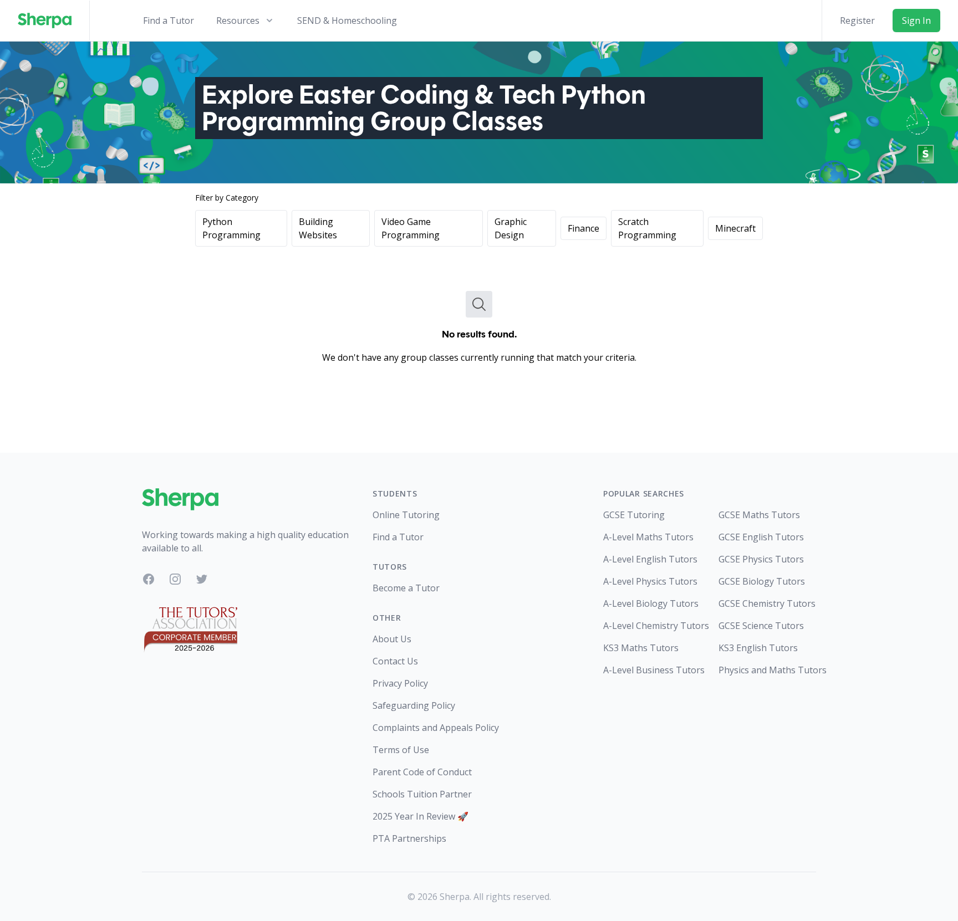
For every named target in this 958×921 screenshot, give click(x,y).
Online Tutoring (406, 515)
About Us (392, 639)
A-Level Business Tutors (652, 670)
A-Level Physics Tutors (650, 581)
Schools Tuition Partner (422, 794)
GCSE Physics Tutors (761, 559)
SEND (347, 20)
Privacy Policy (400, 683)
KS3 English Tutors (758, 648)
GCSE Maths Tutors (759, 515)
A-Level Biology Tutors (651, 603)
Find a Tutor (168, 20)
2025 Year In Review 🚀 (420, 816)
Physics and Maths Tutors (767, 670)
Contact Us (395, 661)
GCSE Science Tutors (761, 626)
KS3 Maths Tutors (641, 648)
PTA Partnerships (409, 838)
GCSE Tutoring (634, 515)
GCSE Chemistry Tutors (767, 603)
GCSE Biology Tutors (761, 581)
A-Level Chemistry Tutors (652, 626)
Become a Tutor (406, 588)
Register (857, 20)
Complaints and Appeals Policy (436, 728)
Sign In (916, 20)
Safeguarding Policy (414, 705)
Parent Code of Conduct (422, 772)
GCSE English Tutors (761, 537)
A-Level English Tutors (650, 559)
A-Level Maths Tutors (648, 537)
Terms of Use (401, 750)
